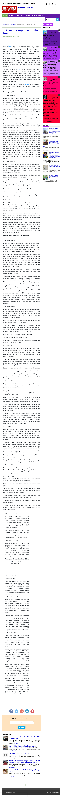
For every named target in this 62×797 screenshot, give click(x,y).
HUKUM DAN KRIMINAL (37, 15)
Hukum (15, 36)
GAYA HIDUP (26, 15)
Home (5, 15)
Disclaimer (32, 3)
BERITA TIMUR (25, 7)
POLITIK (18, 15)
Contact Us (9, 3)
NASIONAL (11, 15)
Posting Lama (37, 784)
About (4, 3)
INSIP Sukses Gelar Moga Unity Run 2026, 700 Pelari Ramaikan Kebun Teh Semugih (50, 34)
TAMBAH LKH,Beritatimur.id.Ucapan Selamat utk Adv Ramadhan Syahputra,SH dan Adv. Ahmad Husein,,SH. (24, 762)
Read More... (17, 743)
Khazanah (19, 36)
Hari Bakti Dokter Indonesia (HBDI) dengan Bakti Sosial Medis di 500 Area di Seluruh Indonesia (54, 131)
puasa (19, 69)
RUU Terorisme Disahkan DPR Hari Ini (18, 753)
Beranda (22, 784)
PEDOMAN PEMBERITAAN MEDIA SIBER (21, 3)
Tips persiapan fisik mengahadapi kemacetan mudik (54, 166)
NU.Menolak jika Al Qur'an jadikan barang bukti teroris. (23, 746)
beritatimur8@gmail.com (54, 792)
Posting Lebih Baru (7, 784)
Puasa (10, 46)
